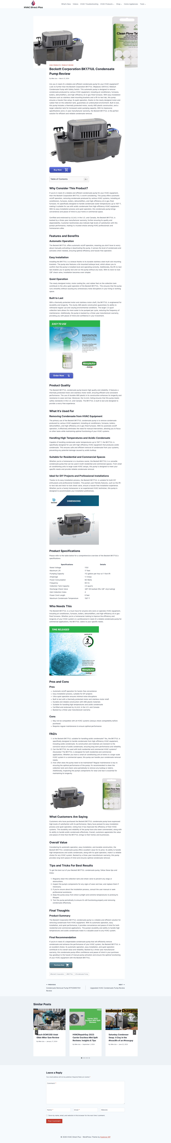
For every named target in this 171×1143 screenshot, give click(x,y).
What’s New (66, 4)
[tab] (81, 1057)
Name (50, 1110)
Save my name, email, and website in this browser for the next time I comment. (76, 1115)
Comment (51, 1083)
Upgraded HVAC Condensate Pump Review (107, 986)
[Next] (134, 1032)
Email (77, 1110)
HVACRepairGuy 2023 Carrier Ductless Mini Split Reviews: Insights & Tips (85, 1037)
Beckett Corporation (57, 974)
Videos (75, 4)
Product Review (67, 65)
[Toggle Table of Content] (84, 179)
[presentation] (49, 1019)
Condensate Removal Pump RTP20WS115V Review (63, 988)
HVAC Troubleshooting (89, 4)
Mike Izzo (54, 78)
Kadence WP (105, 1137)
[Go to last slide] (36, 1032)
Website (104, 1110)
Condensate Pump (81, 974)
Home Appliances (131, 4)
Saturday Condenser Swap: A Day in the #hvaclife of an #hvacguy (121, 1037)
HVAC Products (55, 65)
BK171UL (69, 974)
